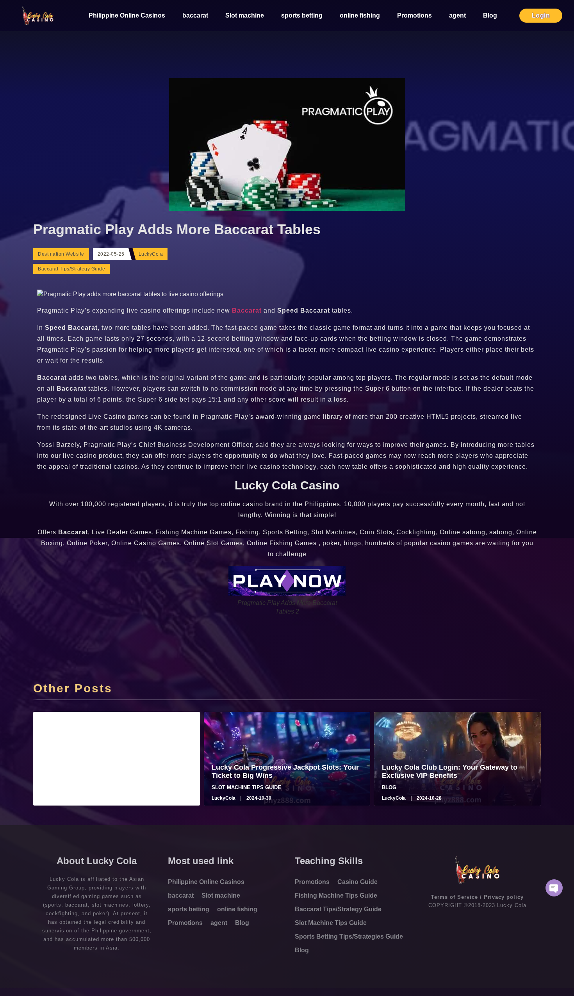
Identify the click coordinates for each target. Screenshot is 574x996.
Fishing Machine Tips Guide (336, 895)
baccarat (195, 15)
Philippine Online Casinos (127, 15)
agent (457, 15)
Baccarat (248, 310)
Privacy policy (504, 897)
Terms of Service (454, 897)
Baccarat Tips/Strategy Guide (71, 269)
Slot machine (244, 15)
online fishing (360, 15)
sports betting (302, 15)
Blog (490, 15)
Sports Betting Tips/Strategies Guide (349, 936)
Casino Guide (357, 882)
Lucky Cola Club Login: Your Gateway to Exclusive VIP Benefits (449, 771)
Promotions (414, 15)
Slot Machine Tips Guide (331, 923)
